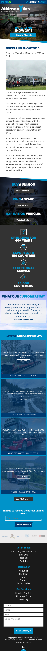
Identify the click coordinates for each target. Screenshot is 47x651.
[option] (23, 312)
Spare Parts (22, 205)
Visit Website (22, 220)
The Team (23, 574)
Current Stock (22, 190)
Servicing (23, 599)
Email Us (23, 554)
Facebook (23, 558)
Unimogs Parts (23, 596)
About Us (23, 571)
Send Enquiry (22, 631)
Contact (23, 580)
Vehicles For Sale (23, 593)
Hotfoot (28, 642)
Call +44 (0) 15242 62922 (23, 551)
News (23, 577)
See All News (22, 499)
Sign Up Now (23, 524)
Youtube (24, 561)
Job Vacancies (23, 583)
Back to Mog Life (24, 35)
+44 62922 (36, 2)
